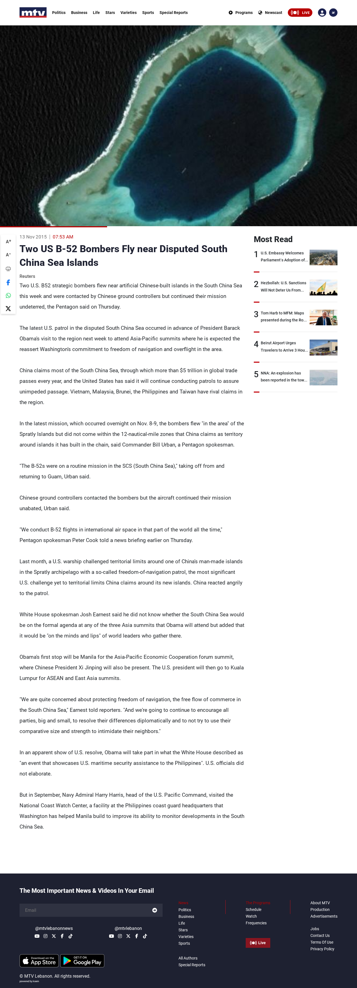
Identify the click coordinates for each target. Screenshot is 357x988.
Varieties (128, 12)
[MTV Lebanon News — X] (54, 936)
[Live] (258, 930)
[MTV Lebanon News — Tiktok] (70, 936)
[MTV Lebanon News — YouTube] (37, 936)
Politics (59, 12)
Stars (110, 12)
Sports (148, 12)
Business (79, 12)
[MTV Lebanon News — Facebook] (62, 936)
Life (96, 12)
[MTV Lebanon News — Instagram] (45, 936)
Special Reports (174, 12)
